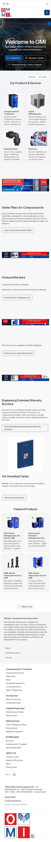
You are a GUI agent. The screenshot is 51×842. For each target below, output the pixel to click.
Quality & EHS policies (14, 760)
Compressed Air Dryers (15, 673)
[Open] (47, 12)
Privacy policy (11, 767)
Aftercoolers (11, 676)
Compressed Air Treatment (16, 744)
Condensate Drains (13, 687)
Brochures (10, 741)
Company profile (12, 757)
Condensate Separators (15, 683)
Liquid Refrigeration (13, 748)
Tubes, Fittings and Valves (16, 725)
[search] (47, 4)
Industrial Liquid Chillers (15, 712)
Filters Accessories (13, 699)
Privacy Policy (10, 797)
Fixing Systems (12, 728)
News (8, 764)
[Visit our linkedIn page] (14, 774)
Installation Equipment (14, 732)
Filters (8, 680)
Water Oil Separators (14, 690)
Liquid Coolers (11, 715)
